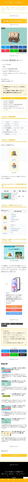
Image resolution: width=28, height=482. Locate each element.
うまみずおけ (13, 216)
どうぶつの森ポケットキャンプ (16, 323)
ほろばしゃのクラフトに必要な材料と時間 (13, 104)
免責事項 (14, 477)
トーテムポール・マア (15, 228)
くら (12, 226)
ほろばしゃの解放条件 (9, 102)
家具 (3, 323)
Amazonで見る (14, 306)
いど (12, 232)
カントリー (16, 121)
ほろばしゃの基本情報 (9, 101)
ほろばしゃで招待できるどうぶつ (11, 106)
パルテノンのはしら (15, 219)
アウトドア (16, 123)
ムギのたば (13, 214)
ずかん (7, 323)
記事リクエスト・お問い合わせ (7, 474)
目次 (12, 98)
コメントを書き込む (14, 455)
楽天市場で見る (14, 309)
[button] (25, 256)
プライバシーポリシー (20, 473)
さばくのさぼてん (14, 230)
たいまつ (13, 217)
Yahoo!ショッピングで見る (14, 313)
